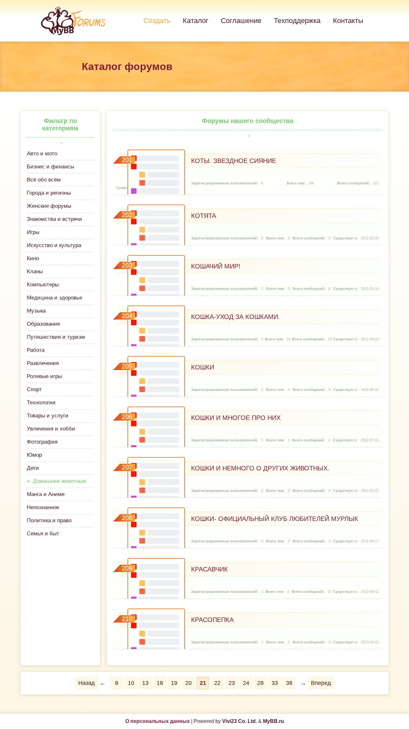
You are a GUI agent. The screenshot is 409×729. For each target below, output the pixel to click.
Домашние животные (59, 481)
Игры (33, 232)
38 (289, 683)
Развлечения (43, 363)
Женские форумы (49, 206)
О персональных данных (157, 721)
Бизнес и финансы (50, 167)
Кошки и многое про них (236, 417)
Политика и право (49, 520)
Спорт (34, 389)
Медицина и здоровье (54, 298)
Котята (203, 215)
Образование (43, 324)
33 (275, 683)
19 (174, 683)
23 (231, 683)
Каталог (195, 21)
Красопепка (212, 619)
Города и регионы (49, 193)
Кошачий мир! (215, 266)
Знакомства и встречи (54, 219)
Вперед (321, 683)
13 (145, 683)
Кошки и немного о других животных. (260, 468)
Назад (86, 683)
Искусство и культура (54, 245)
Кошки (202, 367)
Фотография (42, 442)
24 (246, 683)
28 (260, 683)
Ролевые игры (44, 376)
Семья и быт (43, 534)
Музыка (36, 311)
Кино (33, 258)
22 (217, 683)
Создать (156, 21)
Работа (35, 350)
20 (188, 683)
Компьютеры (43, 285)
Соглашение (241, 21)
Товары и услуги (47, 416)
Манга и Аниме (46, 494)
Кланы (35, 271)
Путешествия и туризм (56, 337)
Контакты (348, 21)
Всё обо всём (44, 180)
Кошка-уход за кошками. (235, 316)
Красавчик (209, 569)
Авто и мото (42, 154)
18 (160, 683)
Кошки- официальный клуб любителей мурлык (274, 518)
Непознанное (43, 507)
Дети (33, 468)
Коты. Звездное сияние (233, 160)
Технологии (41, 402)
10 (131, 683)
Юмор (34, 455)
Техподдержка (297, 21)
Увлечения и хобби (51, 429)
